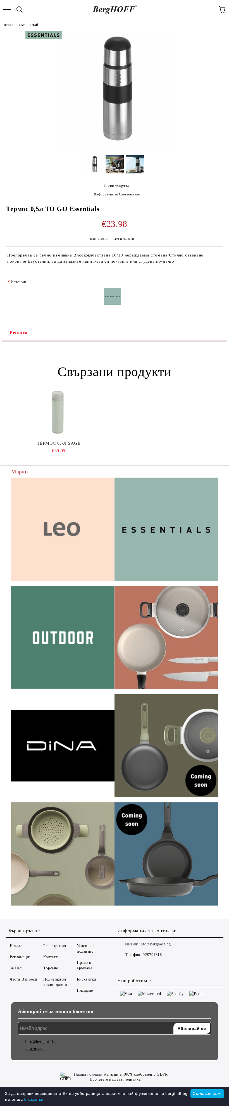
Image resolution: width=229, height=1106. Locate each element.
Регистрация (54, 946)
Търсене (50, 968)
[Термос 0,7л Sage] (59, 413)
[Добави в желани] (215, 279)
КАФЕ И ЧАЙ (29, 24)
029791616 (152, 955)
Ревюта (18, 332)
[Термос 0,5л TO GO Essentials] (114, 147)
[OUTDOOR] (63, 638)
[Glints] (166, 638)
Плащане (85, 990)
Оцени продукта (116, 186)
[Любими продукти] (209, 9)
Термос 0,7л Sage (59, 443)
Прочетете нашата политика (115, 1079)
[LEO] (63, 530)
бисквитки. (34, 1099)
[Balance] (63, 854)
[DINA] (63, 746)
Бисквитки (86, 979)
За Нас (16, 968)
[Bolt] (166, 746)
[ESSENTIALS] (166, 530)
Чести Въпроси (23, 979)
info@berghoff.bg (155, 944)
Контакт (50, 957)
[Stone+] (166, 854)
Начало (8, 24)
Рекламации (21, 957)
